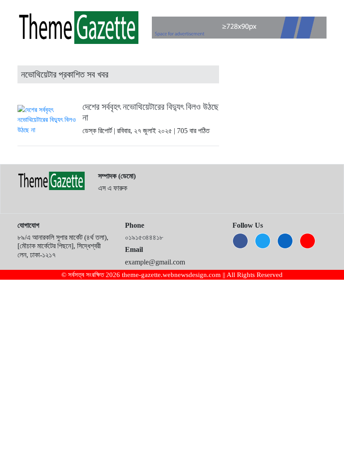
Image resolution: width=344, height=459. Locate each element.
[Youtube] (307, 241)
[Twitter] (263, 241)
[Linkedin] (285, 241)
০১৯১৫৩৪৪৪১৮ (144, 237)
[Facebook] (240, 241)
